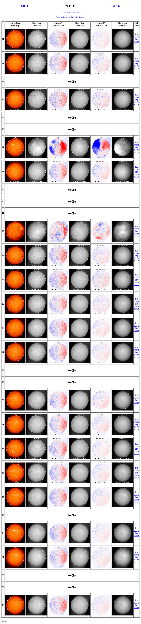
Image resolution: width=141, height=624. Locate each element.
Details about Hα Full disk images (70, 17)
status (136, 44)
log (136, 39)
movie (136, 41)
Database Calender (70, 12)
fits (136, 34)
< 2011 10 (23, 6)
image (136, 36)
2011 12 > (117, 6)
